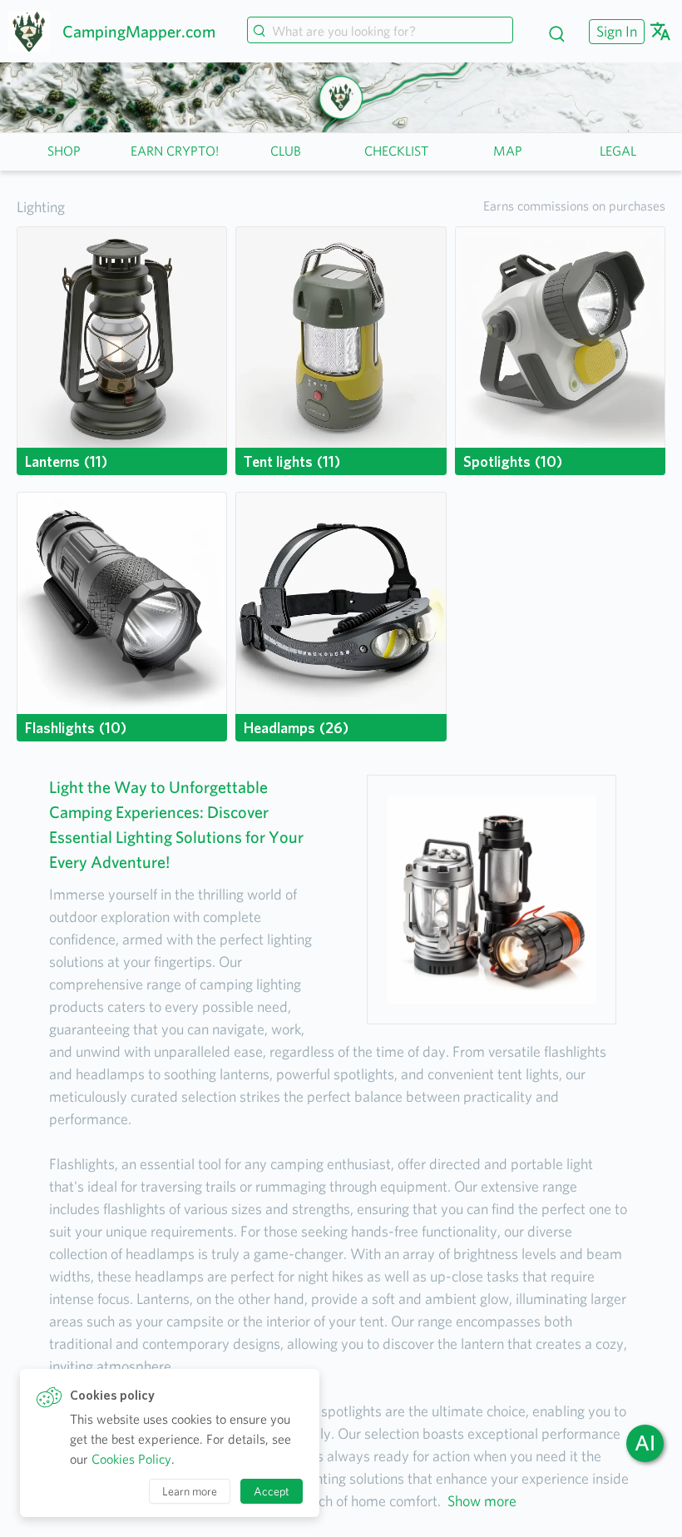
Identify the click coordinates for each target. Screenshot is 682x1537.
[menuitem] (614, 31)
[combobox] (380, 31)
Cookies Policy (131, 1459)
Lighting (41, 206)
